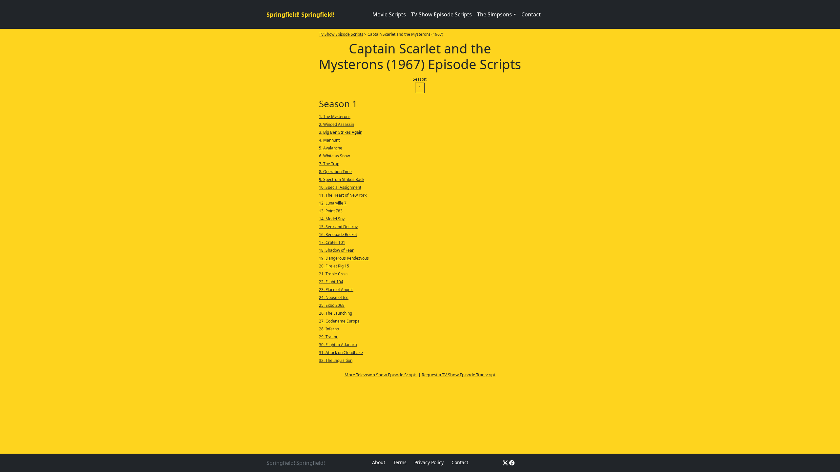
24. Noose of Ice (333, 297)
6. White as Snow (334, 156)
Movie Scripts (389, 14)
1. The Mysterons (334, 116)
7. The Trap (329, 164)
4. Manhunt (329, 140)
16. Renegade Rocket (338, 234)
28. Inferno (329, 329)
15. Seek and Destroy (338, 226)
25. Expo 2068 (332, 305)
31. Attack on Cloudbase (341, 352)
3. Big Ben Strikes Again (340, 132)
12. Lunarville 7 (332, 203)
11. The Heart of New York (343, 195)
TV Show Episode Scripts (441, 14)
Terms (400, 462)
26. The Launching (335, 313)
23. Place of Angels (336, 289)
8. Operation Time (335, 171)
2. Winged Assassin (336, 124)
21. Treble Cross (333, 274)
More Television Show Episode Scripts (381, 375)
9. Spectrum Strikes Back (341, 179)
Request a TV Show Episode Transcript (458, 375)
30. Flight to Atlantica (338, 344)
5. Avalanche (330, 148)
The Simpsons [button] (494, 14)
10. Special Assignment (340, 187)
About (378, 462)
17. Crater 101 (332, 242)
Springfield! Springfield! (300, 14)
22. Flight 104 (331, 282)
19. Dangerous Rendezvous (344, 258)
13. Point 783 (331, 211)
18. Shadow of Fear (336, 250)
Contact (531, 14)
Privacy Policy (429, 462)
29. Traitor (328, 337)
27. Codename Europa (339, 321)
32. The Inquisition (335, 360)
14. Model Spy (332, 219)
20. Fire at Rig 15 (334, 266)
